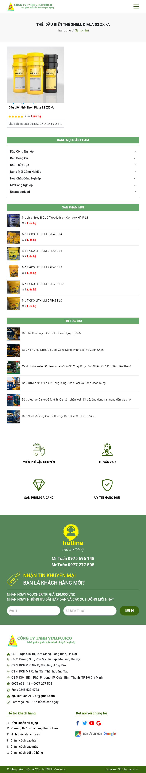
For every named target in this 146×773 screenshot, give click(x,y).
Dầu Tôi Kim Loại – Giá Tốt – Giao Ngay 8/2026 (51, 333)
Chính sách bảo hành (25, 740)
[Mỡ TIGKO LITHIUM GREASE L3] (13, 253)
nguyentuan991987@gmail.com (33, 696)
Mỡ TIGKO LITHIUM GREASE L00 (42, 284)
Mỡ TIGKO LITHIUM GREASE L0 (42, 300)
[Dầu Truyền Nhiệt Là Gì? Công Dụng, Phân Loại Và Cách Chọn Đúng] (13, 383)
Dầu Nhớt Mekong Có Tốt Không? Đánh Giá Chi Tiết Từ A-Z (58, 416)
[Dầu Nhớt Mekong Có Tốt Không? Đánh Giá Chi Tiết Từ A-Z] (13, 416)
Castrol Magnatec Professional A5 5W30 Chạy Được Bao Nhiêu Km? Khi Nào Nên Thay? (76, 366)
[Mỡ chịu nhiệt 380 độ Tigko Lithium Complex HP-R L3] (13, 220)
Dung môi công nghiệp (25, 172)
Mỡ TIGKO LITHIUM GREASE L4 (42, 234)
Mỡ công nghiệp (21, 185)
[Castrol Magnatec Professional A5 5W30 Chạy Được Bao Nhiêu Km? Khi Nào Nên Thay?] (13, 367)
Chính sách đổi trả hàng (27, 752)
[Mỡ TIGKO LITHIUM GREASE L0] (13, 303)
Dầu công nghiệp (22, 151)
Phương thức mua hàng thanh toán (34, 728)
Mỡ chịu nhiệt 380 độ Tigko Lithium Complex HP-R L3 (55, 217)
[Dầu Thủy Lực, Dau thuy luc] (30, 6)
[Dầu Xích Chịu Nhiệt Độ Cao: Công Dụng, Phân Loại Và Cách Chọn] (13, 350)
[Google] (98, 723)
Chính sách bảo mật (24, 746)
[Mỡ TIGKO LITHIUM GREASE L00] (13, 287)
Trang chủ (64, 30)
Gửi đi (129, 610)
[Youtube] (91, 723)
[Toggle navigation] (136, 6)
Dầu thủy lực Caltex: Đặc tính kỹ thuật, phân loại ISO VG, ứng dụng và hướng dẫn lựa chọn (77, 399)
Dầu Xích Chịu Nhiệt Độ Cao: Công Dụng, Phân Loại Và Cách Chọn (63, 350)
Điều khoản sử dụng (24, 723)
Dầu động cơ (19, 158)
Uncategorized (20, 192)
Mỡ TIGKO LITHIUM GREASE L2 (42, 267)
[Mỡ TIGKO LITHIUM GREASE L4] (13, 237)
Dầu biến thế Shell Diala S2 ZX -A (31, 107)
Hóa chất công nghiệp (25, 178)
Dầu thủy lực (19, 165)
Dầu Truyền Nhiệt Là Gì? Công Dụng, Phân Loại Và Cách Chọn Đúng (64, 383)
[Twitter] (84, 723)
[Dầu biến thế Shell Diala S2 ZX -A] (35, 75)
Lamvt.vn (133, 769)
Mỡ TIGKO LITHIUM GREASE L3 (42, 251)
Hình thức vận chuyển (25, 734)
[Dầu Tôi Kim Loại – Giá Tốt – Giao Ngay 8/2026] (13, 333)
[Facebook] (77, 723)
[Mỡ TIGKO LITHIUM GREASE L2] (13, 270)
